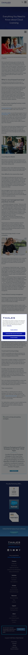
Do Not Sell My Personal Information (14, 333)
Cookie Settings (14, 329)
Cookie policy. (9, 325)
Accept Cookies (14, 337)
